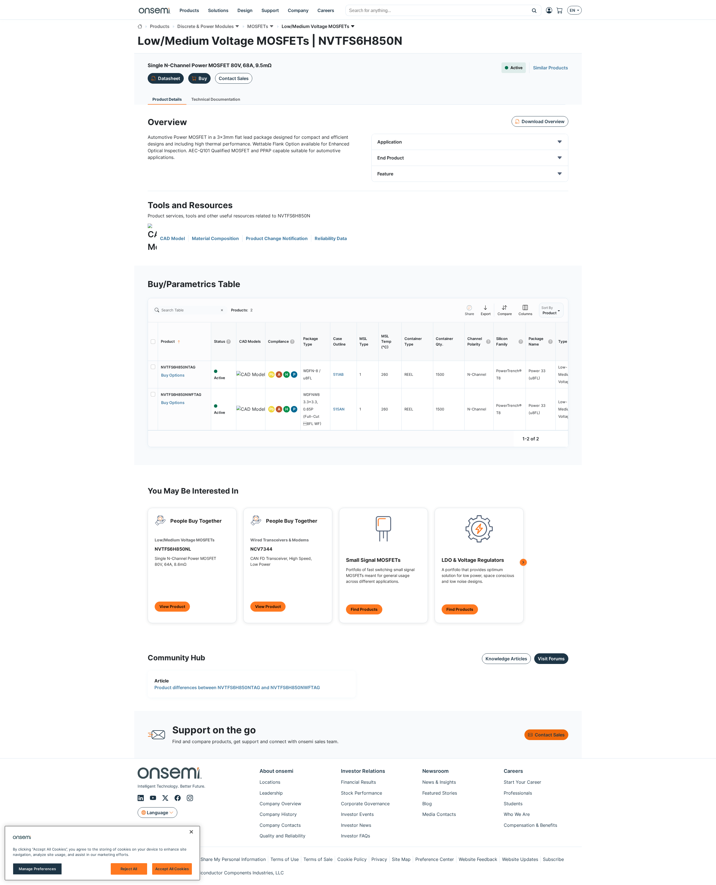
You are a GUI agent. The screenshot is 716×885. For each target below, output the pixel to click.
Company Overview (280, 803)
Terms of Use (284, 859)
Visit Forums (551, 658)
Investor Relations (363, 771)
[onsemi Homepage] (154, 10)
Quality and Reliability (282, 836)
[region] (102, 853)
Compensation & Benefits (530, 825)
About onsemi (276, 771)
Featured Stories (439, 793)
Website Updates (520, 859)
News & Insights (439, 782)
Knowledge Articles (506, 658)
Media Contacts (439, 814)
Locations (270, 782)
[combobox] (436, 10)
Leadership (271, 793)
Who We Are (517, 814)
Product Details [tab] (167, 99)
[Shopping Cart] (562, 10)
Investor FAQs (355, 836)
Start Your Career (522, 782)
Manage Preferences (37, 869)
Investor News (356, 825)
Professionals (518, 793)
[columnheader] (184, 342)
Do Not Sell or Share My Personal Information (217, 859)
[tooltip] (485, 310)
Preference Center (434, 859)
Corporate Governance (365, 803)
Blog (427, 803)
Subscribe (553, 859)
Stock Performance (361, 793)
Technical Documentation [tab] (215, 99)
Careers (513, 771)
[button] (534, 10)
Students (513, 803)
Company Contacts (280, 825)
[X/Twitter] (166, 798)
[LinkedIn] (141, 798)
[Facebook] (178, 798)
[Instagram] (190, 798)
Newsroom (435, 771)
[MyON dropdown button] (551, 10)
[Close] (191, 832)
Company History (278, 814)
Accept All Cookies (172, 869)
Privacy (379, 859)
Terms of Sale (318, 859)
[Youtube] (154, 798)
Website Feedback (478, 859)
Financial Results (358, 782)
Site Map (401, 859)
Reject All (129, 869)
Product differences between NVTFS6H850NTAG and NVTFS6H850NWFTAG (237, 687)
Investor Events (357, 814)
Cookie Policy (352, 859)
